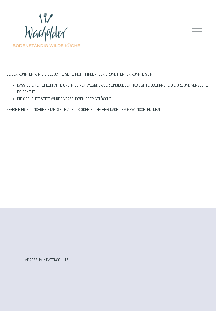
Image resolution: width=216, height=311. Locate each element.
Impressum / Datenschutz (46, 260)
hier (21, 109)
